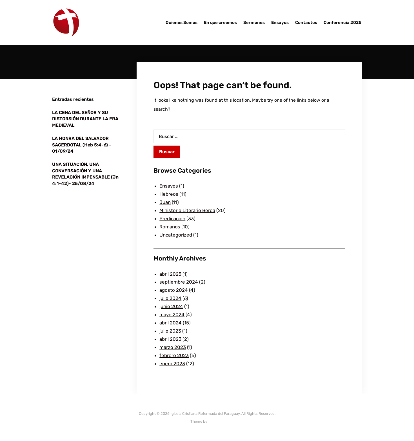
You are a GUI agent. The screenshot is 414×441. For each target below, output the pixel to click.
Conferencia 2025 (342, 22)
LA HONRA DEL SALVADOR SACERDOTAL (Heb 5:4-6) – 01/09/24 (82, 145)
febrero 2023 (174, 355)
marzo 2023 (172, 347)
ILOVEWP (216, 421)
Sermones (254, 22)
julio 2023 (170, 331)
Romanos (169, 227)
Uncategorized (175, 235)
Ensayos (280, 22)
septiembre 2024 (178, 282)
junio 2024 (171, 306)
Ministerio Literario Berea (187, 210)
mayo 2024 (171, 314)
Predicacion (172, 218)
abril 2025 (170, 274)
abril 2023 (170, 339)
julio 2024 (170, 298)
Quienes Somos (181, 22)
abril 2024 (170, 323)
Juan (165, 202)
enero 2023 (172, 363)
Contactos (306, 22)
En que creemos (220, 22)
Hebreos (168, 194)
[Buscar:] (249, 136)
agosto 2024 (173, 290)
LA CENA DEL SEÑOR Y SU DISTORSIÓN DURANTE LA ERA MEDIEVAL (85, 119)
